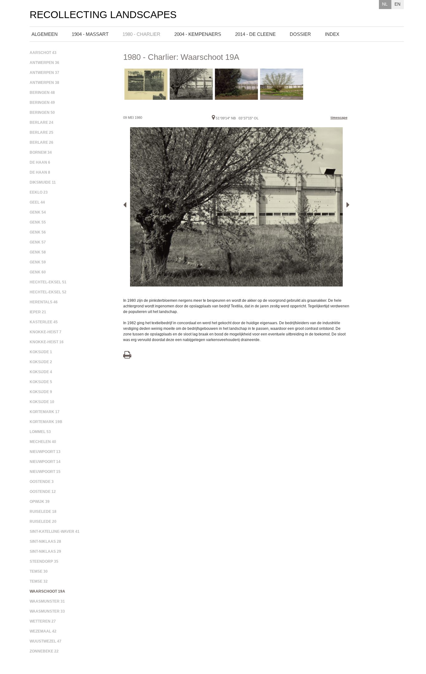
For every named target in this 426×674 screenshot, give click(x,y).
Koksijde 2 (41, 362)
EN (397, 4)
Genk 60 (38, 272)
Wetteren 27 (43, 621)
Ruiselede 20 (43, 521)
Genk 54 (38, 212)
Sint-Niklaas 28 (45, 541)
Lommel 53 (40, 432)
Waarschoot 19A (47, 591)
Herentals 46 (44, 302)
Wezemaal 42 (43, 631)
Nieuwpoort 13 (45, 452)
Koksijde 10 (42, 402)
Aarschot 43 (43, 53)
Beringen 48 (42, 92)
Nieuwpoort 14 (45, 462)
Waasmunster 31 (47, 601)
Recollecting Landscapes (103, 14)
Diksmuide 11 (43, 182)
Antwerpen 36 (44, 62)
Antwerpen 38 (44, 82)
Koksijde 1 (41, 352)
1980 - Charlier (141, 34)
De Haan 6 (40, 162)
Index (332, 34)
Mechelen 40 (43, 442)
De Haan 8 (40, 172)
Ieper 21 (38, 312)
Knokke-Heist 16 (47, 342)
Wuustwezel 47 (45, 641)
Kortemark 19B (46, 422)
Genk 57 (38, 242)
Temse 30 (39, 571)
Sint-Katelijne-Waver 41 (55, 531)
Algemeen (44, 34)
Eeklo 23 (39, 192)
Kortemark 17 (45, 412)
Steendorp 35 (44, 561)
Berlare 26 (41, 142)
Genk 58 (38, 252)
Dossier (300, 34)
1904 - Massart (90, 34)
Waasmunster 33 (47, 611)
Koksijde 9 (41, 392)
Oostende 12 (43, 491)
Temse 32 (39, 581)
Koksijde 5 (41, 382)
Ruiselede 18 (43, 511)
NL (385, 4)
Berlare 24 (41, 122)
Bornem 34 (41, 152)
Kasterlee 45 (44, 322)
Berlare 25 (41, 132)
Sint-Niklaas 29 (45, 551)
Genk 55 (38, 222)
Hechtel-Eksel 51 (48, 282)
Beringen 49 (42, 102)
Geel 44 (37, 202)
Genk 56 (38, 232)
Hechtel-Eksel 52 (48, 292)
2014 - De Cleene (255, 34)
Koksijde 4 (41, 372)
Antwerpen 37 (44, 72)
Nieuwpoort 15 (45, 471)
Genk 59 (38, 262)
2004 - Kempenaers (197, 34)
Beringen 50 (42, 112)
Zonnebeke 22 (44, 651)
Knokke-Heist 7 (45, 332)
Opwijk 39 (40, 501)
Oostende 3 (42, 481)
